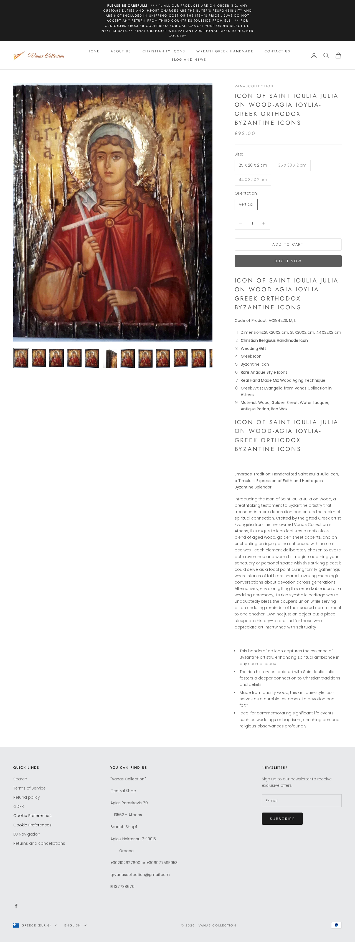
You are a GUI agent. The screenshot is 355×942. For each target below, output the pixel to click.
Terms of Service (29, 788)
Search (20, 779)
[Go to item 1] (21, 358)
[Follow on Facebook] (16, 906)
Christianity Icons (164, 51)
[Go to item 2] (39, 357)
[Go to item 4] (74, 357)
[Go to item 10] (181, 357)
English (72, 925)
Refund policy (26, 797)
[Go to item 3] (56, 358)
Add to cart (288, 244)
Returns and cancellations (39, 843)
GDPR (18, 806)
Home (94, 51)
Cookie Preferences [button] (32, 815)
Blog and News (188, 59)
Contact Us (278, 51)
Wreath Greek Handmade (224, 51)
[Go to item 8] (145, 358)
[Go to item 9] (163, 358)
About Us (121, 51)
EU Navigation (26, 834)
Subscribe (282, 818)
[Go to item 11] (198, 358)
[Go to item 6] (110, 358)
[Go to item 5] (92, 358)
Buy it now (288, 261)
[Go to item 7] (127, 358)
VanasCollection (254, 86)
